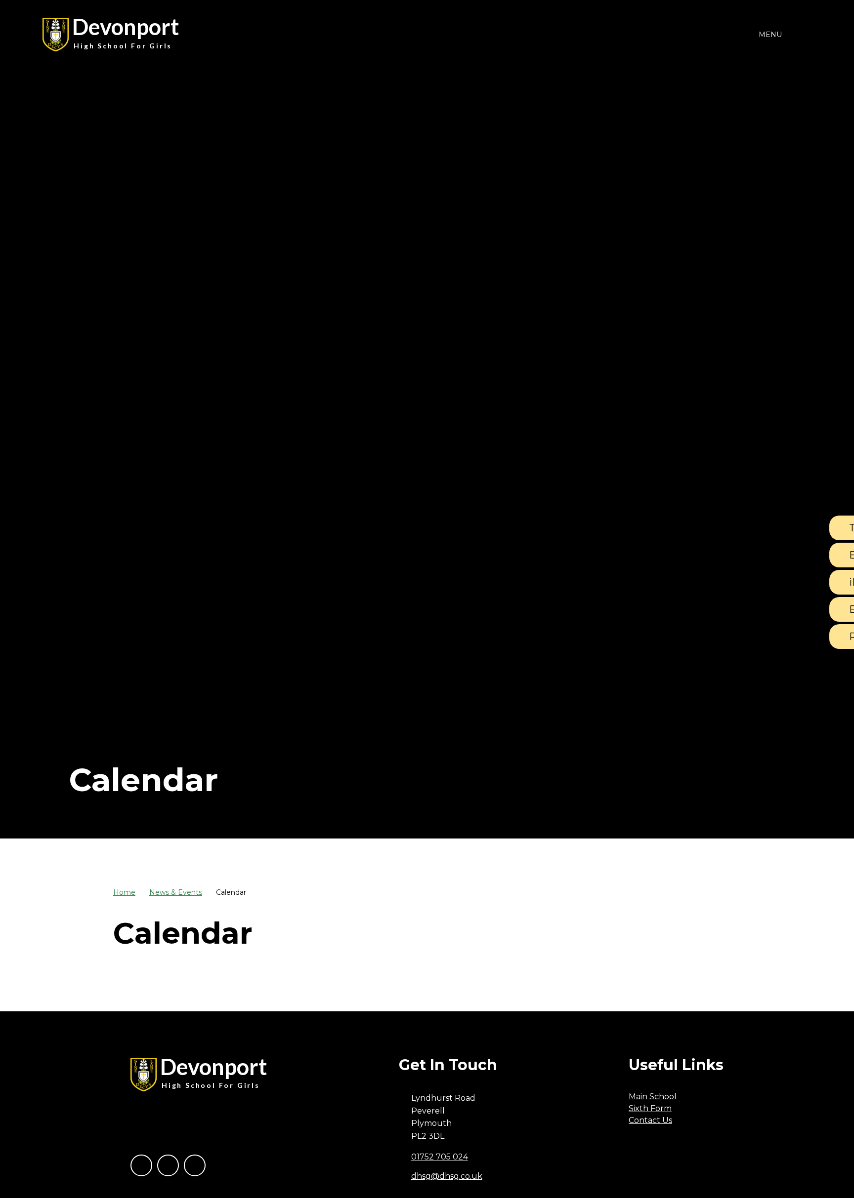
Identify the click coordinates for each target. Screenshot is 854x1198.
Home (124, 892)
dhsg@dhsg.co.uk (446, 1176)
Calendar (231, 892)
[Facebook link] (141, 1165)
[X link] (168, 1165)
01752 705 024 (439, 1156)
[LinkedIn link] (195, 1165)
